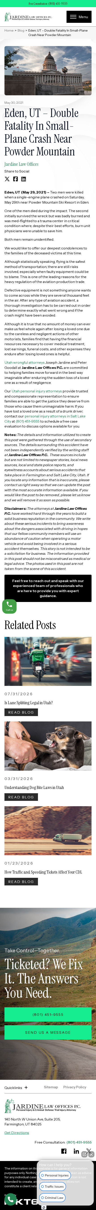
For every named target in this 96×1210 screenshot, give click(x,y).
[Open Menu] (79, 17)
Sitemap (51, 1087)
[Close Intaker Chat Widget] (91, 1154)
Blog (21, 30)
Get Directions (16, 1132)
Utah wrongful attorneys (24, 362)
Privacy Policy (74, 1087)
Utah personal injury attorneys (37, 391)
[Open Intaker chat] (43, 1208)
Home (9, 30)
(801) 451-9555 (57, 3)
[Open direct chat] (84, 1154)
